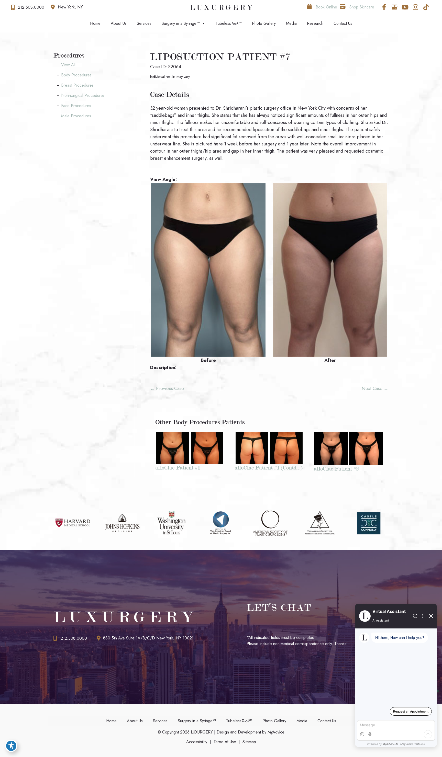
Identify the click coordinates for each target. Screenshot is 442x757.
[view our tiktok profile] (425, 7)
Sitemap (249, 742)
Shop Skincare (361, 7)
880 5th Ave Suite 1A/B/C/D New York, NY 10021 (148, 638)
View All (68, 65)
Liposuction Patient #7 (220, 57)
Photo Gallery (264, 23)
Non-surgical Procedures (83, 95)
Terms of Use (225, 742)
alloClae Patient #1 (177, 467)
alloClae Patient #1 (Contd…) (269, 467)
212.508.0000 (74, 638)
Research (315, 23)
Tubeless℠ (229, 23)
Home (95, 23)
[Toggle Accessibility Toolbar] (11, 746)
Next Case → (375, 388)
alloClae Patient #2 (336, 468)
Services (144, 23)
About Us (119, 23)
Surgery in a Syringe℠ (181, 23)
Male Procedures (76, 116)
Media (291, 23)
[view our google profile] (394, 7)
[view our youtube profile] (405, 7)
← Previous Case (167, 388)
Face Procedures (76, 106)
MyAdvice (275, 732)
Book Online (325, 7)
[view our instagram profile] (415, 7)
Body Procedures (76, 75)
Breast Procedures (77, 85)
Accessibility (196, 742)
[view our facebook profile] (384, 7)
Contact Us (343, 23)
